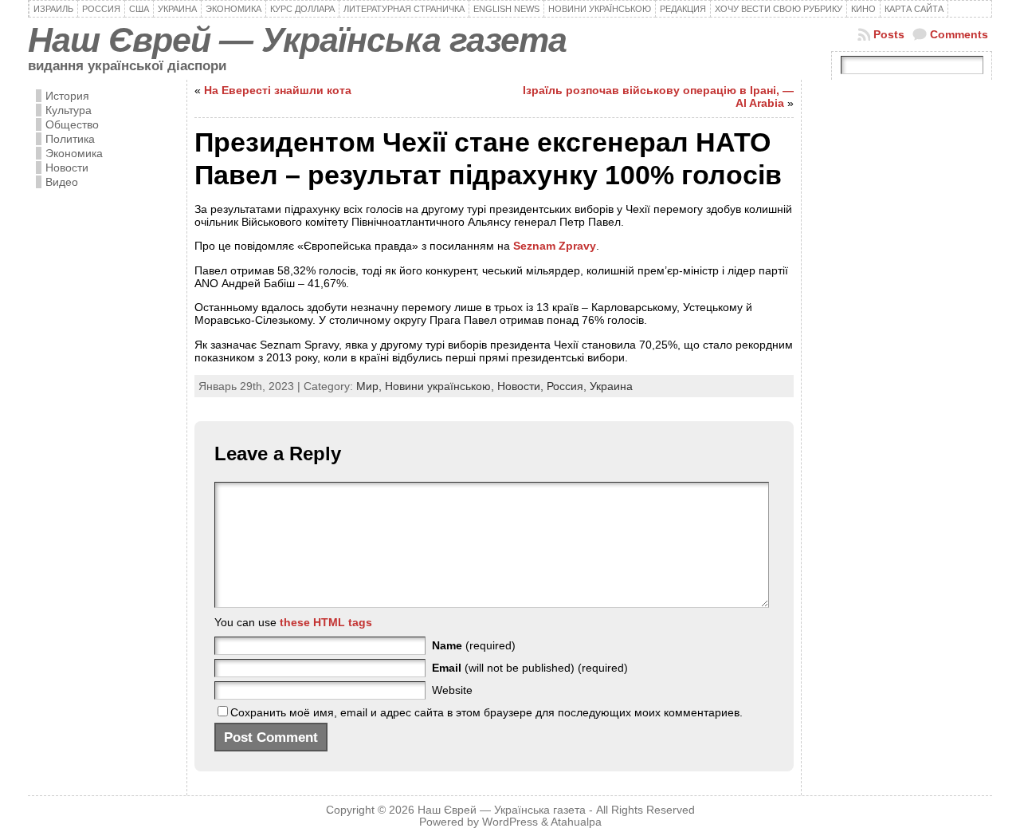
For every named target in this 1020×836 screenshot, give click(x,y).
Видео (61, 181)
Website (452, 690)
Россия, (568, 386)
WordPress (510, 822)
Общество (72, 124)
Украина (611, 386)
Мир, (370, 386)
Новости (66, 167)
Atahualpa (576, 822)
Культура (68, 110)
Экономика (74, 153)
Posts (888, 34)
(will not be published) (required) (530, 667)
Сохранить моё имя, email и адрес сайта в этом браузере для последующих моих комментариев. (486, 712)
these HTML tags (326, 622)
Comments (959, 34)
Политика (70, 138)
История (67, 95)
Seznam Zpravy (554, 245)
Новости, (522, 386)
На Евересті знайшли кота (277, 90)
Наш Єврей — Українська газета (297, 40)
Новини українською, (441, 386)
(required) (474, 645)
